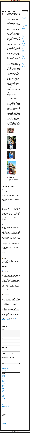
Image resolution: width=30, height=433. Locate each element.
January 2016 (3, 384)
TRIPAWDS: (11, 0)
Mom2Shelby (4, 5)
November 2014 (3, 393)
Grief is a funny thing (4, 370)
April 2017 (3, 378)
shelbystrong (23, 64)
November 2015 (23, 45)
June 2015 (23, 48)
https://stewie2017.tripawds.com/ (6, 319)
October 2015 (3, 386)
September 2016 (23, 40)
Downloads (3, 404)
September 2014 (4, 394)
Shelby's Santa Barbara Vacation (5, 406)
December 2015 (3, 385)
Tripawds (18, 431)
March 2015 (23, 50)
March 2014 (3, 398)
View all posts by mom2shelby (12, 181)
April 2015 (3, 390)
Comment (3, 329)
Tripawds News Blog (4, 408)
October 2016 (3, 380)
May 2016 (3, 382)
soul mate (23, 65)
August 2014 (3, 395)
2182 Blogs (19, 0)
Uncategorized (23, 66)
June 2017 (3, 377)
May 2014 (23, 56)
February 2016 (23, 43)
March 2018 (3, 375)
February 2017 (23, 38)
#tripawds (23, 63)
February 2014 (23, 58)
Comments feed (4, 423)
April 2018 (3, 374)
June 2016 (3, 381)
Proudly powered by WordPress (8, 428)
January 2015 (3, 392)
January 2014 (3, 399)
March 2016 (3, 383)
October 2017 (23, 35)
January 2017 (3, 379)
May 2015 (3, 389)
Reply (2, 203)
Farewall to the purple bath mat (25, 19)
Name (3, 338)
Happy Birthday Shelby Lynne (25, 18)
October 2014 (23, 53)
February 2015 (3, 391)
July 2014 (23, 55)
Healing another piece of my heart (5, 368)
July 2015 (3, 388)
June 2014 (3, 396)
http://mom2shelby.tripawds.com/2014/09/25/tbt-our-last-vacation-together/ (9, 405)
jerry (4, 270)
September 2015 (4, 387)
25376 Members (15, 0)
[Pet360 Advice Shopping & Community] (11, 417)
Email (3, 341)
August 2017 (3, 376)
